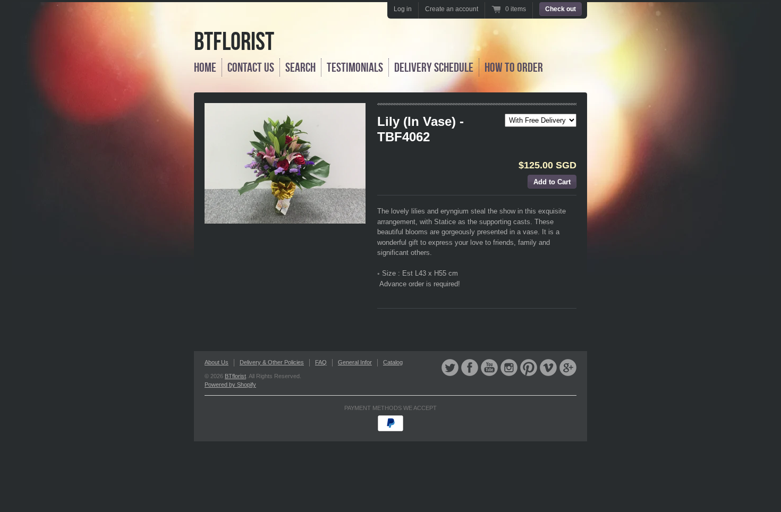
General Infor (355, 362)
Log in (403, 9)
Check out (560, 9)
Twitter (450, 367)
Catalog (393, 362)
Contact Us (250, 67)
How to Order (514, 67)
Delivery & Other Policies (272, 362)
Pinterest (528, 367)
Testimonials (355, 67)
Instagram (508, 367)
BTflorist (234, 41)
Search (300, 67)
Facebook (469, 367)
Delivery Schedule (433, 67)
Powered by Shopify (230, 384)
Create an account (451, 9)
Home (205, 67)
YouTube (489, 367)
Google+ (567, 367)
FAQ (321, 362)
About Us (216, 362)
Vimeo (548, 367)
